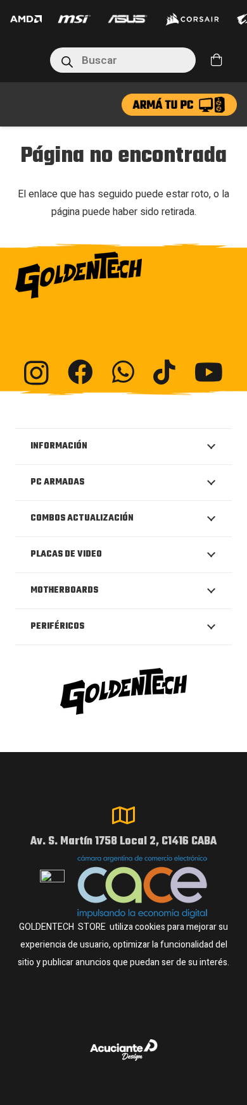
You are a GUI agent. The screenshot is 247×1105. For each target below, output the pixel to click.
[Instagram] (36, 373)
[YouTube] (208, 372)
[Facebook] (80, 372)
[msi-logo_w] (74, 19)
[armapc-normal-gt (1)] (179, 105)
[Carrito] (217, 60)
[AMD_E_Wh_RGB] (26, 19)
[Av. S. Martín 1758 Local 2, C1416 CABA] (123, 815)
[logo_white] (192, 18)
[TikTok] (164, 372)
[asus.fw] (127, 19)
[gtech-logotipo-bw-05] (123, 275)
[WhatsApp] (123, 372)
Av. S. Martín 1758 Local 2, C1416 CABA (123, 841)
